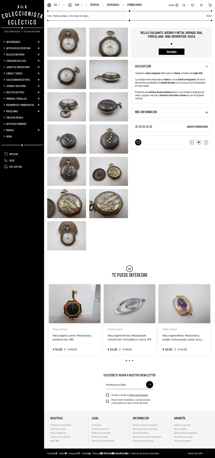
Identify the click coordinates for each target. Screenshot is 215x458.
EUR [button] (74, 5)
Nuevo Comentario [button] (197, 126)
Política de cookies (100, 436)
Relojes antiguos (15, 54)
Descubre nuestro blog (143, 440)
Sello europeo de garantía (185, 432)
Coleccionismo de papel (18, 79)
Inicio (49, 16)
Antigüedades (13, 41)
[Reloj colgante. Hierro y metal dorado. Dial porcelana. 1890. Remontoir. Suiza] (66, 42)
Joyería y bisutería (16, 85)
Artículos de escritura (18, 48)
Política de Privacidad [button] (138, 395)
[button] (177, 5)
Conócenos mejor (58, 428)
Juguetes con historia (17, 67)
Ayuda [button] (9, 136)
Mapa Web (54, 440)
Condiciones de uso (100, 428)
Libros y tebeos (14, 73)
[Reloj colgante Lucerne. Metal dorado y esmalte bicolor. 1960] (75, 303)
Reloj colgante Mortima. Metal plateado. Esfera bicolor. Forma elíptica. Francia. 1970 (129, 337)
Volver (209, 15)
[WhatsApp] (192, 142)
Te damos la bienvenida (60, 424)
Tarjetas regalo (14, 117)
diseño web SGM (195, 453)
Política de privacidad (101, 432)
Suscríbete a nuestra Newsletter (147, 436)
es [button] (55, 5)
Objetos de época (15, 92)
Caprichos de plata (16, 60)
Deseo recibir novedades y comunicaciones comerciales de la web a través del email (130, 401)
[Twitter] (206, 142)
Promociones (134, 5)
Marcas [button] (10, 130)
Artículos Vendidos (16, 123)
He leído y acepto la (129, 395)
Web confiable (180, 428)
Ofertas (94, 5)
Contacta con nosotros (60, 436)
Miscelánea (12, 111)
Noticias (13, 154)
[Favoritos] (193, 5)
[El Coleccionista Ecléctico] (22, 19)
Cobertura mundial (182, 424)
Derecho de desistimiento (103, 440)
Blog (11, 160)
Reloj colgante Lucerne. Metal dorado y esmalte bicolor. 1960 (72, 337)
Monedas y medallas (16, 98)
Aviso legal (96, 424)
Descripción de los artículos (145, 428)
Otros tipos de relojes (79, 16)
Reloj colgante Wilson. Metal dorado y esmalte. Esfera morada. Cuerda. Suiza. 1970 (182, 337)
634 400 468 (15, 166)
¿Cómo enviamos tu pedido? (145, 424)
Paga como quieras (182, 440)
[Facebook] (199, 142)
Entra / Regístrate (58, 432)
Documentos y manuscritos (20, 104)
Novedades (113, 5)
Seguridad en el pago (183, 436)
